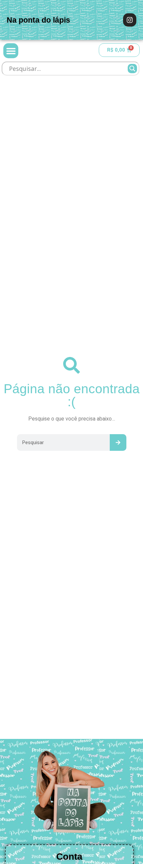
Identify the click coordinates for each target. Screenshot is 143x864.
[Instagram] (129, 20)
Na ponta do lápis (38, 20)
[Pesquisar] (118, 442)
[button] (10, 50)
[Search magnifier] (132, 68)
